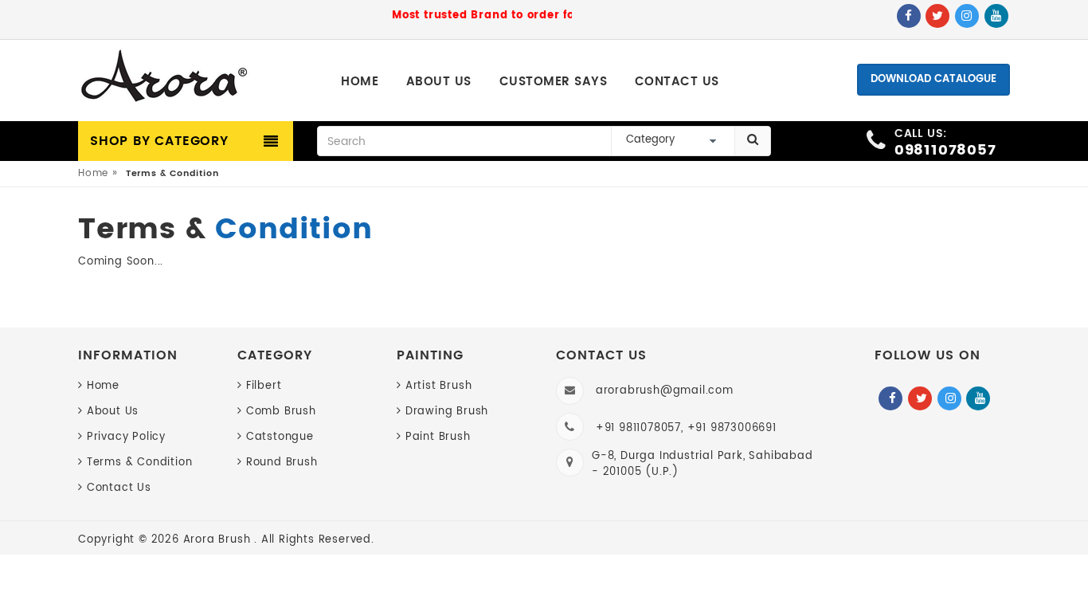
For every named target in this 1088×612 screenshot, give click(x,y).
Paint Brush (438, 437)
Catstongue (280, 437)
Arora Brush (219, 540)
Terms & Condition (139, 462)
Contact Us (119, 488)
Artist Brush (438, 386)
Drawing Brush (446, 411)
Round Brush (282, 462)
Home (93, 173)
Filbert (263, 386)
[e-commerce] (164, 77)
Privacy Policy (126, 437)
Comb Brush (281, 411)
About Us (113, 411)
